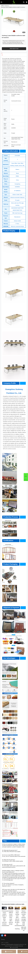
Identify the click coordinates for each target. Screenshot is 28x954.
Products (7, 5)
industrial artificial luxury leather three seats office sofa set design (10, 917)
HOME (2, 5)
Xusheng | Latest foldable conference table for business (13, 7)
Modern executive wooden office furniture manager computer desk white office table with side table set (23, 920)
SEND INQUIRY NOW (14, 48)
